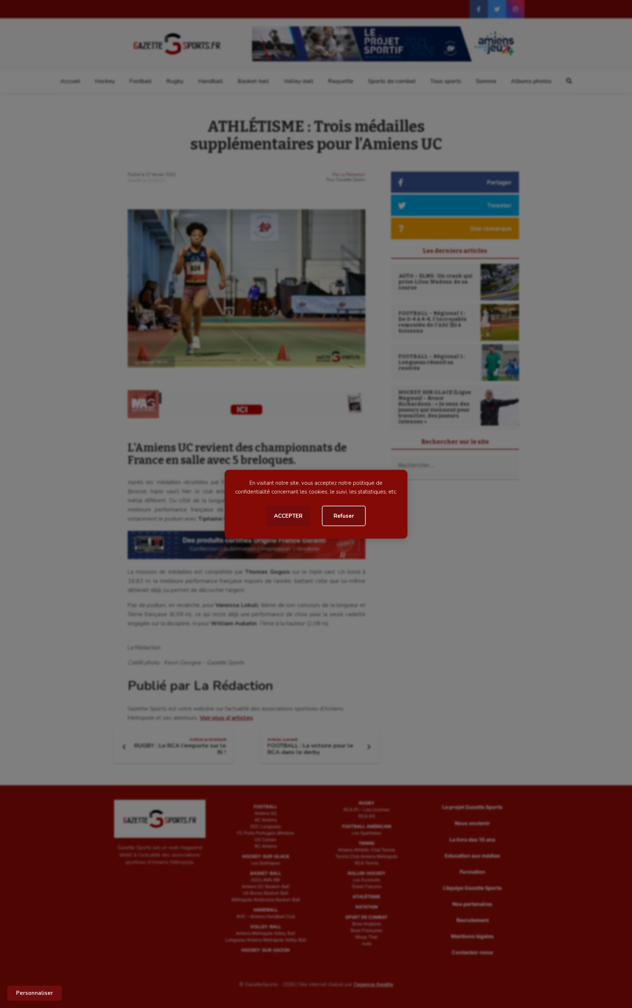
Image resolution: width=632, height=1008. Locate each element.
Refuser (344, 516)
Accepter (288, 516)
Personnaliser (34, 993)
